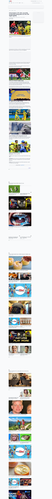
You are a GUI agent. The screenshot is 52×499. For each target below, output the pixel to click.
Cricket (12, 10)
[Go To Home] (9, 18)
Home (9, 10)
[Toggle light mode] (41, 1)
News (15, 10)
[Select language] (37, 1)
